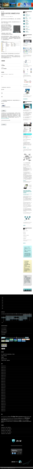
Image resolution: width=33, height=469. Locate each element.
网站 (2, 96)
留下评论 (12, 16)
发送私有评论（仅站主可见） (6, 87)
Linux (24, 416)
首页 (2, 297)
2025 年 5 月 (3, 378)
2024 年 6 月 (3, 390)
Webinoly (20, 418)
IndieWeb (20, 416)
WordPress (4, 419)
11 (7, 317)
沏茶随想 (2, 357)
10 (3, 317)
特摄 (17, 421)
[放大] (30, 104)
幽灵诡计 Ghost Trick (4, 421)
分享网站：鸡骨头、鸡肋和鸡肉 (5, 360)
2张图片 (27, 94)
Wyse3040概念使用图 (25, 181)
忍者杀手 (8, 421)
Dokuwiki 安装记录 (3, 68)
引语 (26, 228)
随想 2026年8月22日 (4, 358)
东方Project (9, 419)
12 (12, 317)
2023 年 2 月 (3, 407)
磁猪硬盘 (24, 44)
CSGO (6, 416)
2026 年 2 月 (3, 375)
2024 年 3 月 (3, 395)
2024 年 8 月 (3, 387)
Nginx (29, 416)
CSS (7, 416)
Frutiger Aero (14, 416)
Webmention (23, 418)
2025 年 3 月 (3, 381)
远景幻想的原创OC (28, 29)
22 (25, 318)
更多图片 (24, 225)
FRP (10, 416)
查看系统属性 (27, 23)
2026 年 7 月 (3, 367)
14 (20, 317)
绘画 (20, 421)
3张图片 (27, 84)
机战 (10, 421)
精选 (18, 421)
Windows (27, 418)
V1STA (14, 461)
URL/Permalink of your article (5, 120)
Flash (9, 416)
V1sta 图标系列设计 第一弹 (26, 222)
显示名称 (2, 89)
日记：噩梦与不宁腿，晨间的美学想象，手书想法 (8, 354)
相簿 (26, 35)
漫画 (16, 421)
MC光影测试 (3, 65)
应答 (2, 308)
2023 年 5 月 (3, 404)
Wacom (17, 418)
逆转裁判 (30, 421)
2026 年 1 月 (3, 376)
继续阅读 (24, 180)
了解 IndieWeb (3, 334)
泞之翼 (14, 421)
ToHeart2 (10, 418)
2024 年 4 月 (3, 393)
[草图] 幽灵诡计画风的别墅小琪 (26, 75)
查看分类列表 (27, 21)
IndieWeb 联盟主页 (3, 332)
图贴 (26, 102)
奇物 (2, 305)
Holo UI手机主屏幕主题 (26, 212)
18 (7, 318)
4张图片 (27, 43)
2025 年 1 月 (3, 384)
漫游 (26, 12)
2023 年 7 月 (3, 401)
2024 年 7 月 (3, 389)
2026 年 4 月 (3, 372)
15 (25, 317)
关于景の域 (27, 24)
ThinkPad (7, 418)
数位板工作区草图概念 (25, 65)
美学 (21, 421)
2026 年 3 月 (3, 373)
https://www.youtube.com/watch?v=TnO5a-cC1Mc (27, 194)
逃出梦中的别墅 (26, 421)
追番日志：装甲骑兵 (4, 355)
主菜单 (32, 8)
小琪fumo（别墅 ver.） (26, 95)
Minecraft (26, 416)
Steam (5, 418)
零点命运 (2, 427)
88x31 (2, 416)
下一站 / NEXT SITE (3, 329)
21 (20, 318)
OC (30, 416)
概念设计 (12, 421)
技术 (2, 300)
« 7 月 (2, 322)
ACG (2, 303)
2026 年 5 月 (3, 370)
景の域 (2, 8)
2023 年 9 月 (3, 398)
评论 (2, 76)
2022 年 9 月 (3, 409)
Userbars (13, 418)
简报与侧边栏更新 (25, 119)
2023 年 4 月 (3, 406)
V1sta (15, 418)
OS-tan (2, 418)
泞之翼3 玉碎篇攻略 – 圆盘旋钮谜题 (27, 149)
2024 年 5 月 (3, 392)
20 (16, 318)
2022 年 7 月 (3, 410)
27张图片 (27, 53)
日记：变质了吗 (8, 427)
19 (12, 318)
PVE (3, 418)
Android (4, 416)
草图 (22, 421)
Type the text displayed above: (5, 106)
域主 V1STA (8, 16)
